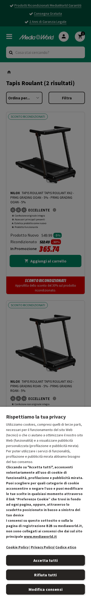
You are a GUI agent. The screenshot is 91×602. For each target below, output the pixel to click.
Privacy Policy (42, 547)
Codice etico (65, 547)
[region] (45, 504)
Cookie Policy (17, 547)
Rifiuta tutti (45, 574)
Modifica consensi (45, 589)
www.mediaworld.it (40, 536)
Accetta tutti (45, 560)
